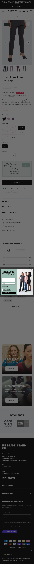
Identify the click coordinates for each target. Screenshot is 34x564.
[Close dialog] (32, 269)
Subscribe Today (8, 292)
